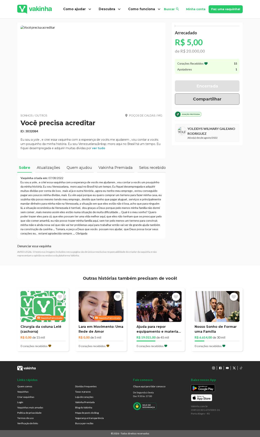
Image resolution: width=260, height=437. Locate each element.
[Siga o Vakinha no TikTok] (241, 368)
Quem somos (24, 386)
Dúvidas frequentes (86, 386)
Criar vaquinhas (25, 396)
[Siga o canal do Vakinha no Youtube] (227, 368)
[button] (91, 67)
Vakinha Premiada (85, 402)
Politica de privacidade (29, 412)
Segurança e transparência (89, 418)
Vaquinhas (23, 391)
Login (20, 402)
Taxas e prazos (83, 391)
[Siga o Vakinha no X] (234, 368)
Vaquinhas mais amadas (30, 407)
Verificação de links (27, 423)
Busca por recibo (84, 423)
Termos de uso (25, 418)
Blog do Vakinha (83, 407)
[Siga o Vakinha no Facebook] (220, 368)
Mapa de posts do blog (87, 412)
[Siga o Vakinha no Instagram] (213, 368)
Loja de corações (84, 396)
